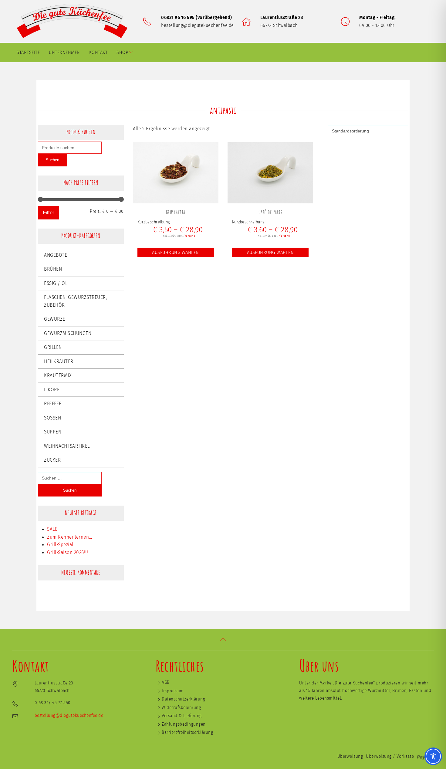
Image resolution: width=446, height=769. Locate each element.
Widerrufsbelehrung (181, 707)
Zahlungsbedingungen (184, 724)
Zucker (52, 460)
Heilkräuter (58, 361)
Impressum (173, 691)
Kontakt (98, 52)
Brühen (53, 269)
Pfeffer (53, 403)
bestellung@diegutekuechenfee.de (197, 25)
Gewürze (54, 319)
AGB (166, 682)
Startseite (28, 52)
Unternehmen (64, 52)
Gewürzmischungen (67, 333)
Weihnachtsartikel (67, 446)
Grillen (53, 347)
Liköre (51, 389)
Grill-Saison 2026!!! (67, 552)
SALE (52, 529)
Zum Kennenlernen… (69, 537)
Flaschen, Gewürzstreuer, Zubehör (75, 301)
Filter (48, 213)
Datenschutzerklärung (183, 699)
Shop (122, 52)
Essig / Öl (55, 283)
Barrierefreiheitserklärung (187, 732)
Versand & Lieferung (182, 716)
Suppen (52, 431)
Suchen (52, 160)
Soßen (52, 417)
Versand (189, 235)
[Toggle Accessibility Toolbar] (433, 756)
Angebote (55, 255)
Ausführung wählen (175, 252)
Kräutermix (58, 375)
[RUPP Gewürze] (74, 21)
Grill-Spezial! (61, 544)
